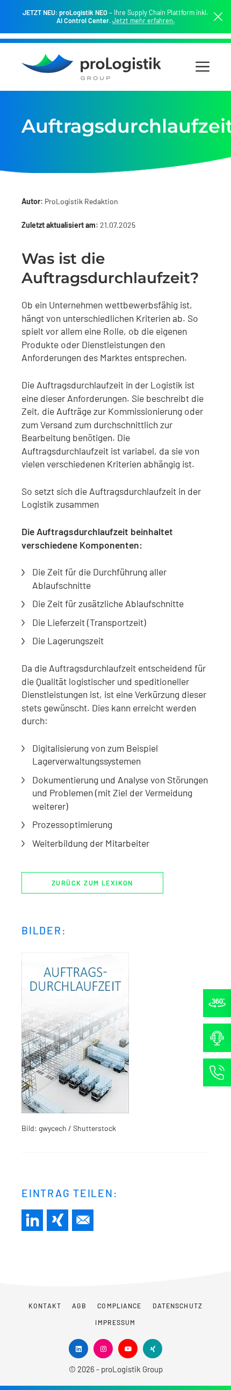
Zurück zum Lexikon (92, 882)
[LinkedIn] (32, 1220)
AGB (79, 1305)
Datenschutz (178, 1305)
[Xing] (57, 1220)
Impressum (115, 1322)
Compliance (119, 1305)
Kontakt (44, 1305)
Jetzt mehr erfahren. (143, 21)
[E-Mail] (82, 1220)
